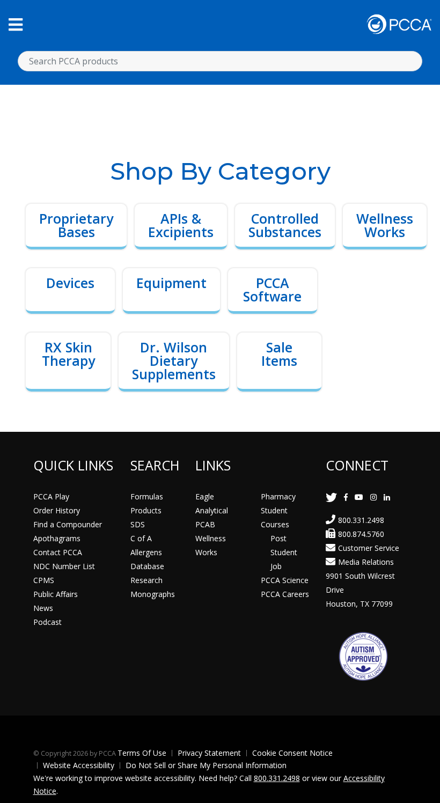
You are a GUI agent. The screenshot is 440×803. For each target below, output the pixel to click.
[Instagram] (373, 497)
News (43, 608)
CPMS (43, 580)
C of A (141, 538)
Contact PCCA (57, 552)
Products (146, 510)
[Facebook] (346, 497)
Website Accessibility (78, 765)
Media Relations (366, 562)
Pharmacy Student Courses (278, 510)
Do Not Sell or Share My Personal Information (206, 765)
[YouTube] (359, 497)
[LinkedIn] (387, 497)
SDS (137, 524)
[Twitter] (331, 497)
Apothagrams (56, 538)
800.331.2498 (361, 520)
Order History (56, 510)
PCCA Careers (285, 594)
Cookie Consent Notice (292, 753)
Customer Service (368, 548)
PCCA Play (51, 496)
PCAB (205, 524)
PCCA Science (285, 580)
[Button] (15, 24)
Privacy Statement (209, 753)
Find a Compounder (67, 524)
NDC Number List (64, 566)
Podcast (47, 622)
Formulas (146, 496)
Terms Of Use (142, 753)
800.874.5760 (361, 534)
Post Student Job (283, 552)
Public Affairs (55, 594)
